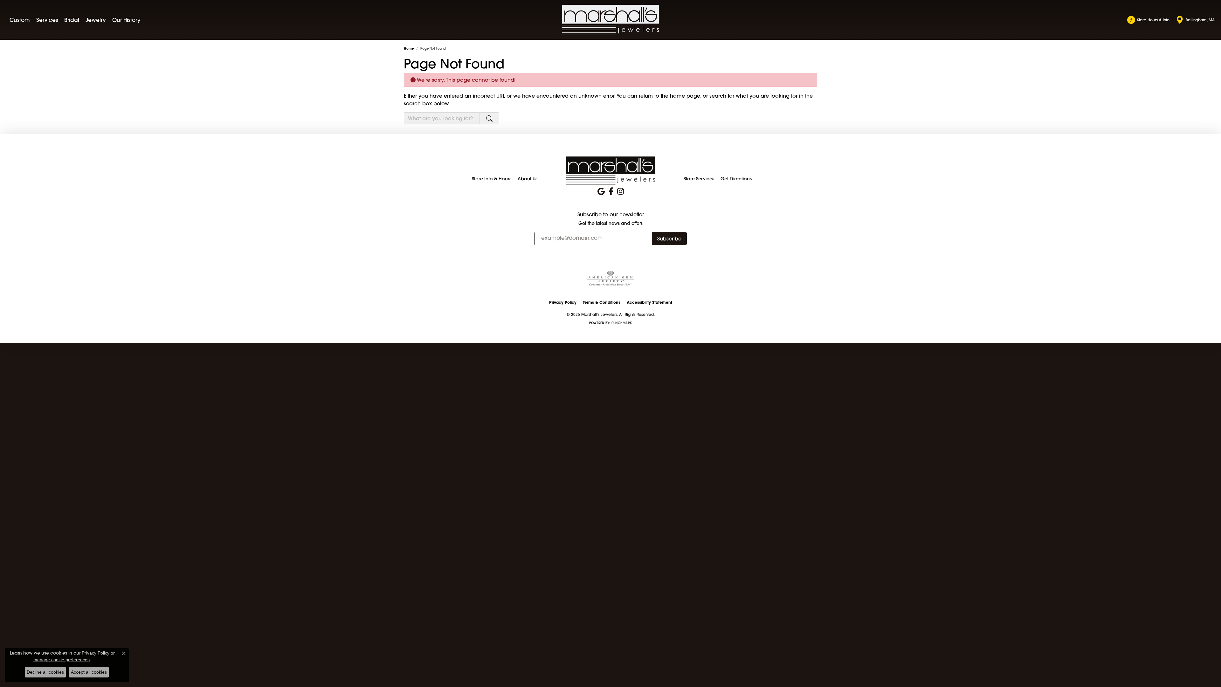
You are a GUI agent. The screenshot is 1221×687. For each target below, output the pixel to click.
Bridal (71, 20)
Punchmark (621, 323)
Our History (126, 20)
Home (409, 48)
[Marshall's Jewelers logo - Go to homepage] (610, 20)
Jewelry (96, 20)
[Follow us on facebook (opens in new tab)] (611, 191)
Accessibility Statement (649, 302)
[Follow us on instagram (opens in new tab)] (620, 191)
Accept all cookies (89, 672)
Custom (20, 20)
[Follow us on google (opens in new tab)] (601, 191)
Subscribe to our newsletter (610, 215)
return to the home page (669, 96)
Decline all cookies (45, 672)
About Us (527, 179)
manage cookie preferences (61, 659)
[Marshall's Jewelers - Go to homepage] (610, 170)
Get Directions (736, 179)
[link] (1148, 20)
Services (47, 20)
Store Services (699, 179)
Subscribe (669, 238)
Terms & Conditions (601, 302)
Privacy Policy (562, 302)
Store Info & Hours (491, 179)
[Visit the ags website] (610, 278)
